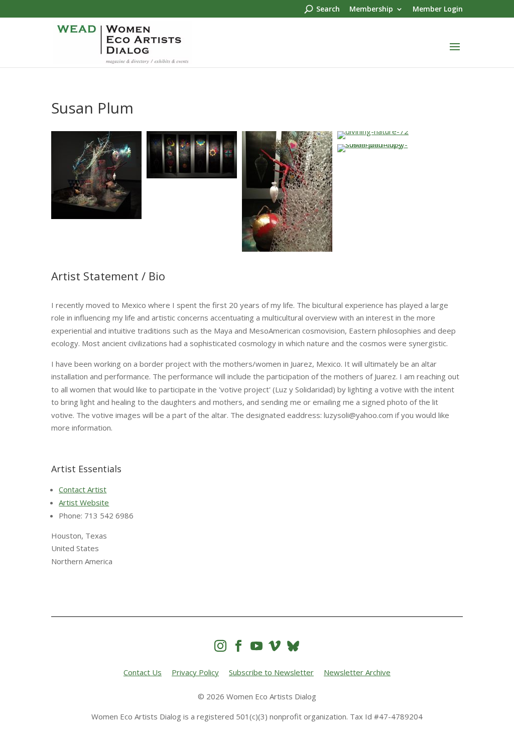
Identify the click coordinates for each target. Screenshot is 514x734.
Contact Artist (82, 489)
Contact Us (142, 672)
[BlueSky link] (293, 646)
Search (328, 10)
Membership (371, 10)
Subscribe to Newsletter (271, 672)
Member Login (438, 10)
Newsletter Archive (357, 672)
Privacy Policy (195, 672)
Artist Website (84, 502)
